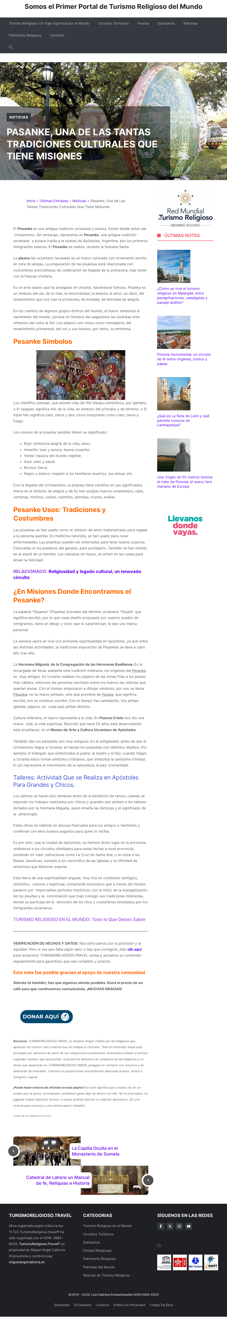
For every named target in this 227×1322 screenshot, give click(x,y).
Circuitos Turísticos (113, 23)
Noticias (18, 117)
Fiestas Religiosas (97, 1250)
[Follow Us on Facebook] (160, 1226)
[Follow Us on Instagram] (179, 1226)
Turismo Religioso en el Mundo (107, 1226)
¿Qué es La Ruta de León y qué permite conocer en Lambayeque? (183, 420)
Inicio (31, 201)
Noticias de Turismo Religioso (106, 1275)
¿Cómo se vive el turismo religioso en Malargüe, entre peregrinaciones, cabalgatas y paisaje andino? (182, 295)
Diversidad (62, 1305)
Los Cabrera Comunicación (112, 1294)
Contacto (57, 35)
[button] (10, 47)
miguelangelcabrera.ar (26, 1262)
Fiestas (143, 23)
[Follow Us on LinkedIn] (188, 1226)
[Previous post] (13, 1151)
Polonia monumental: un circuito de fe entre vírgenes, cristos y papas (184, 359)
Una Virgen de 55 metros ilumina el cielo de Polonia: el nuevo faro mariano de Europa (184, 482)
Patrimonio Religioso (25, 35)
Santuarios (166, 23)
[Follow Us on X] (170, 1226)
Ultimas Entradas (54, 201)
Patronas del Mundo (99, 1267)
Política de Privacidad (129, 1305)
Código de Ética (161, 1305)
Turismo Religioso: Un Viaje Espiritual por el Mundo (49, 23)
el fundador (82, 1305)
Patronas (191, 23)
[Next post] (148, 1180)
